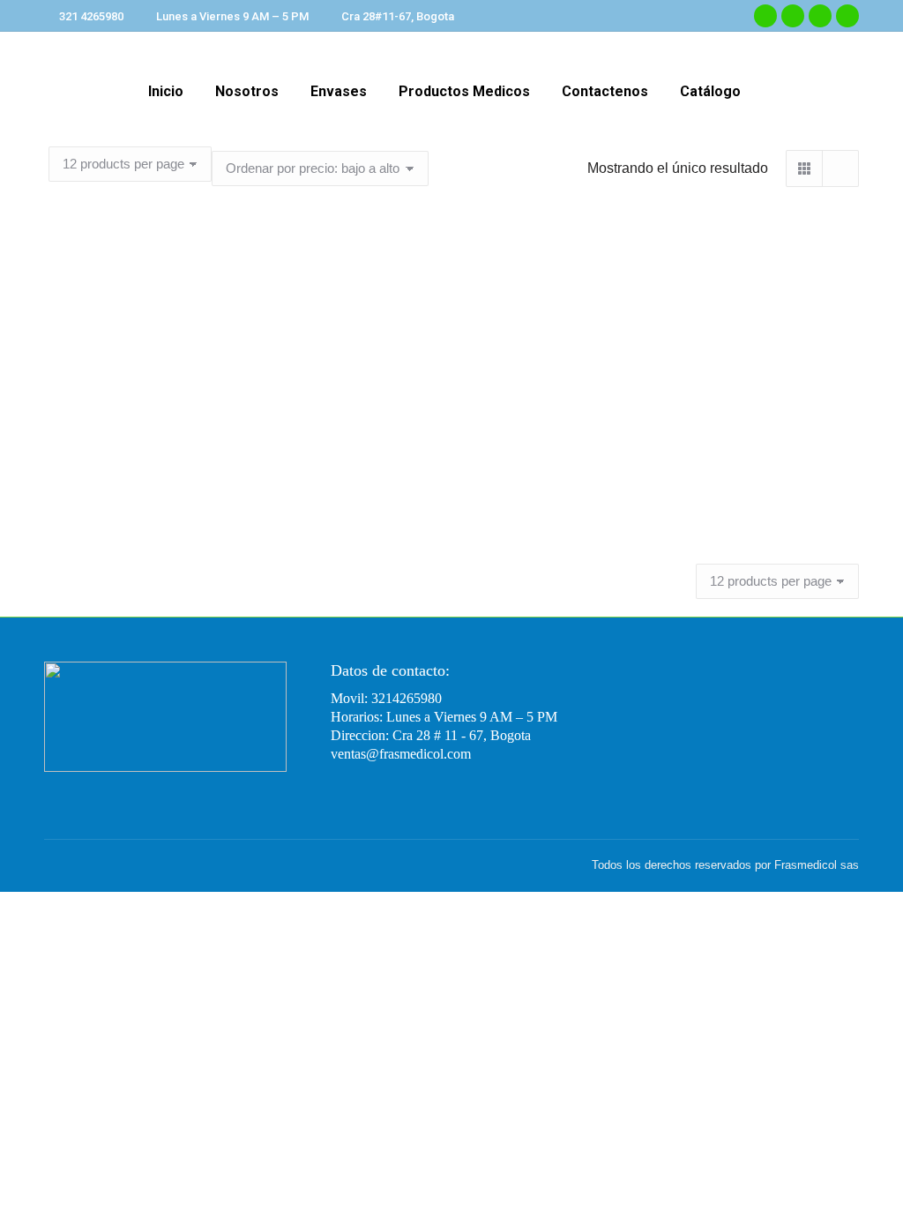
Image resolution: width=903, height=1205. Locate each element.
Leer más (170, 551)
